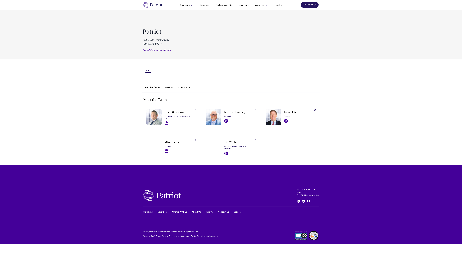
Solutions (185, 5)
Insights (278, 5)
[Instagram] (303, 201)
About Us (259, 5)
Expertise (204, 5)
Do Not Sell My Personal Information (204, 236)
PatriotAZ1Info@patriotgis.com (156, 50)
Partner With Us (224, 5)
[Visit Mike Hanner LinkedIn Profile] (166, 151)
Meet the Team (151, 87)
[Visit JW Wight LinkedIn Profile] (226, 153)
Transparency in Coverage (179, 236)
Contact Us (184, 87)
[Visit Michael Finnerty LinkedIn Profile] (226, 121)
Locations (244, 5)
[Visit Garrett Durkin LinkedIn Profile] (166, 123)
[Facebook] (308, 201)
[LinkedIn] (298, 201)
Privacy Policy (161, 236)
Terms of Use (148, 236)
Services (169, 87)
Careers (237, 212)
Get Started (308, 5)
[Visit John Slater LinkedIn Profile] (286, 121)
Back (148, 70)
